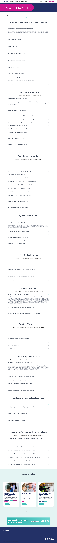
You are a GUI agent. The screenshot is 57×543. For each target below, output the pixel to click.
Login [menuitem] (46, 1)
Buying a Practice (27, 17)
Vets (16, 17)
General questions (6, 17)
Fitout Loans (32, 17)
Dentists (14, 17)
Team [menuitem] (13, 1)
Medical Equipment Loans (39, 17)
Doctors (10, 17)
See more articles (28, 511)
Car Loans (49, 17)
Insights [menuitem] (15, 1)
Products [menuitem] (10, 1)
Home (6, 5)
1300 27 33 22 (42, 1)
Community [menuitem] (22, 1)
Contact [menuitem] (26, 1)
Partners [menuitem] (18, 1)
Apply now (51, 1)
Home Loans (45, 17)
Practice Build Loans (21, 17)
